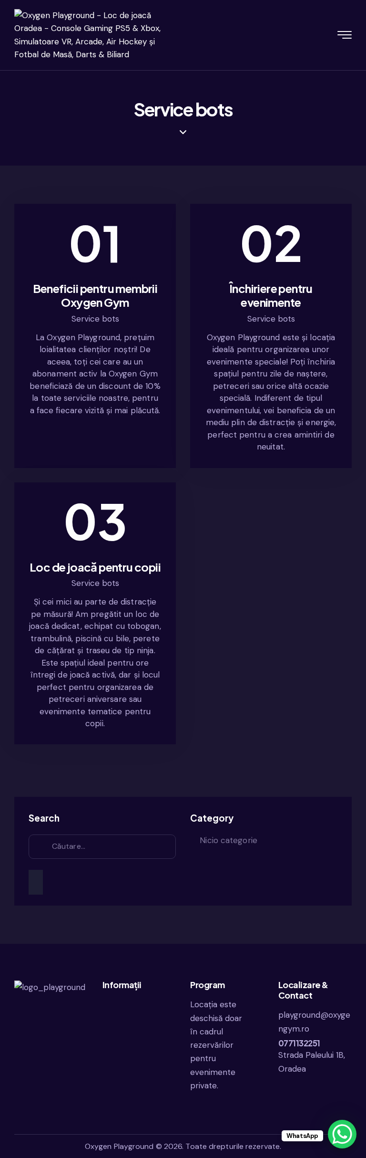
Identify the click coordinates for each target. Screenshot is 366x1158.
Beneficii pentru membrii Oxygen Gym (95, 295)
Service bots (95, 318)
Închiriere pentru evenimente (271, 295)
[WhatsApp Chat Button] (342, 1134)
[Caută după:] (102, 846)
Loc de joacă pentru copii (95, 567)
